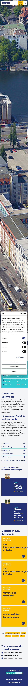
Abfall (23, 633)
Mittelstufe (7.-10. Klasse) (12, 633)
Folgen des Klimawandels (11, 655)
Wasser (22, 636)
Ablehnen (14, 371)
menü (20, 4)
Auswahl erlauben (14, 366)
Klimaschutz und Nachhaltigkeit (13, 658)
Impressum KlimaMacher (14, 679)
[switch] (24, 342)
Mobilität (15, 636)
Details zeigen (20, 357)
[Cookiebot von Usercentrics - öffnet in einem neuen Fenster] (20, 313)
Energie (8, 636)
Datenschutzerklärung (14, 682)
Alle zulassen (14, 361)
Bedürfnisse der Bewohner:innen (13, 653)
